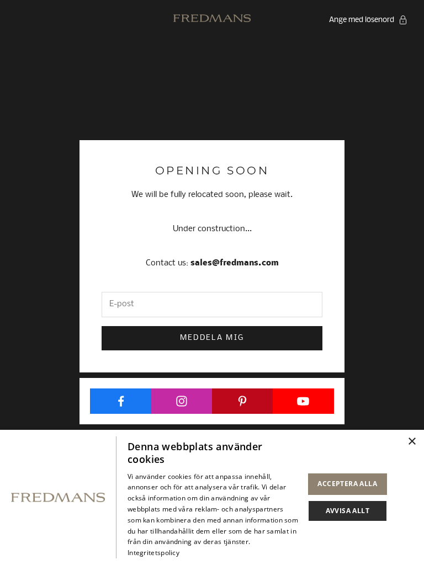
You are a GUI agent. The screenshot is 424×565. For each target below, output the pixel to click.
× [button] (411, 442)
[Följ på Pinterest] (243, 401)
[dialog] (212, 497)
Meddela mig (212, 338)
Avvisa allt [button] (347, 510)
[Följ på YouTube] (303, 401)
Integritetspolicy (153, 552)
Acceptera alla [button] (347, 483)
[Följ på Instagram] (181, 401)
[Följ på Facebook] (121, 401)
